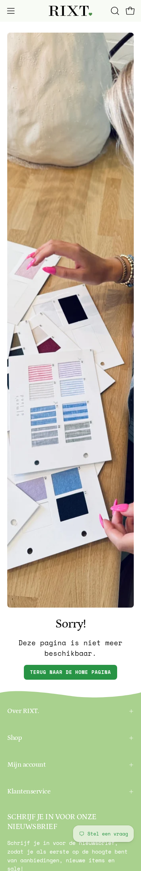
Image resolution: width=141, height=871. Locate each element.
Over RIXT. (23, 711)
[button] (114, 11)
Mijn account (26, 764)
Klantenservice (28, 791)
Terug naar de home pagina (70, 672)
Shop (14, 738)
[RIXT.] (70, 11)
